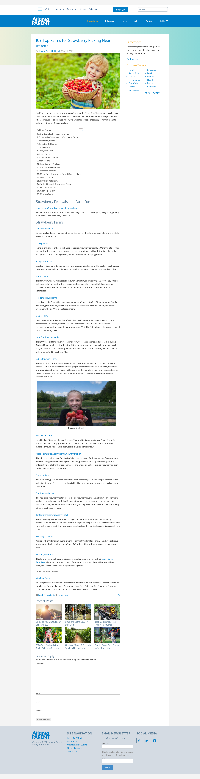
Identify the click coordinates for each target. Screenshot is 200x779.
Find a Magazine (74, 748)
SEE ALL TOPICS (153, 93)
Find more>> (132, 59)
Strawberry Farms (47, 140)
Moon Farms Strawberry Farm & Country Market (61, 174)
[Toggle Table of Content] (79, 130)
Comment (40, 664)
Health (150, 80)
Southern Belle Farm (49, 181)
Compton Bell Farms (48, 144)
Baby (136, 21)
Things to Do (92, 21)
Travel (124, 21)
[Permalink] (119, 595)
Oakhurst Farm (46, 177)
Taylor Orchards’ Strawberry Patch (55, 184)
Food (40, 595)
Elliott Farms (44, 154)
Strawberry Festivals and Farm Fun (54, 134)
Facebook (105, 743)
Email (37, 702)
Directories (72, 9)
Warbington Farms (48, 187)
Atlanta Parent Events (77, 744)
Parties (148, 21)
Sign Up (120, 9)
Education (109, 21)
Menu (45, 9)
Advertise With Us (75, 738)
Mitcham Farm (46, 194)
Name (38, 693)
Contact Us (72, 751)
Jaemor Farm (44, 160)
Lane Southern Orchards (50, 164)
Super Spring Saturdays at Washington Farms (58, 137)
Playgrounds (134, 80)
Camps (83, 9)
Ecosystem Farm (46, 150)
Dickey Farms (45, 147)
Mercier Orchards (48, 170)
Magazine (59, 9)
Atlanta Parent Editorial (49, 51)
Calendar (93, 9)
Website (39, 710)
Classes (132, 76)
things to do (63, 595)
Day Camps (134, 90)
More (162, 21)
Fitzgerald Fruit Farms (48, 157)
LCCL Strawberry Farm (50, 167)
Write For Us (72, 741)
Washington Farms (48, 191)
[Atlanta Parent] (41, 20)
